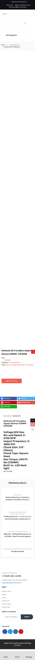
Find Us (17, 657)
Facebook (7, 398)
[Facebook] (4, 631)
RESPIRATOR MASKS (22, 531)
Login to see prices (11, 381)
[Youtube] (20, 631)
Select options (18, 563)
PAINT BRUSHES (22, 512)
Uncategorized (14, 45)
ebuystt (8, 365)
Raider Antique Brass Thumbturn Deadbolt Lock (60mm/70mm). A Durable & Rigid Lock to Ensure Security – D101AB (17, 498)
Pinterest (7, 402)
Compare (14, 393)
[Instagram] (15, 631)
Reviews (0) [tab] (17, 416)
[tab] (8, 416)
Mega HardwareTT (18, 365)
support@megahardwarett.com (11, 583)
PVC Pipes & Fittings (26, 549)
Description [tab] (8, 416)
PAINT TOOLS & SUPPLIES (17, 514)
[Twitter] (10, 631)
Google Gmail (25, 402)
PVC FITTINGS (16, 549)
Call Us (6, 657)
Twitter (23, 398)
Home (3, 45)
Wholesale (29, 365)
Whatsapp (7, 406)
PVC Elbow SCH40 (17, 551)
